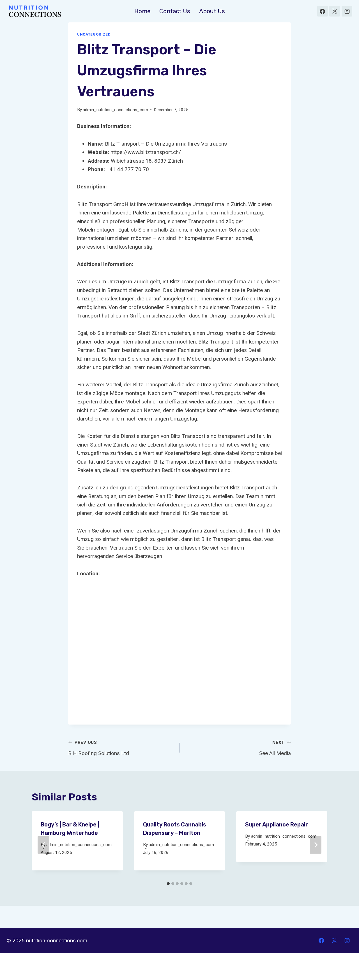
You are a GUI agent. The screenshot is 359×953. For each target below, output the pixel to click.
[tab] (168, 883)
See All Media (275, 748)
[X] (334, 11)
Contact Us (174, 11)
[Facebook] (322, 11)
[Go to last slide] (43, 845)
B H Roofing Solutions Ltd (98, 748)
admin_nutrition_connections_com (115, 109)
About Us (212, 11)
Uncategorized (94, 34)
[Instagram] (347, 11)
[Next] (315, 845)
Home (142, 11)
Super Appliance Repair (276, 824)
